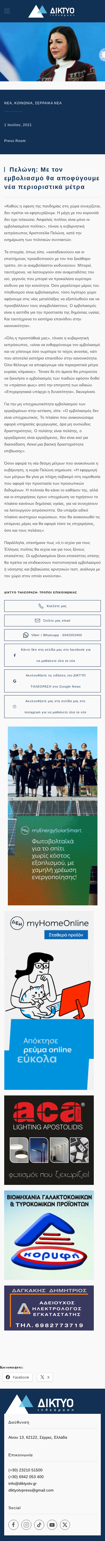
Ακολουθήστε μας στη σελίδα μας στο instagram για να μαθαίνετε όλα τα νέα (55, 706)
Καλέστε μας (57, 606)
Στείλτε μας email (56, 620)
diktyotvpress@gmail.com (31, 1490)
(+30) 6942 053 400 (26, 1476)
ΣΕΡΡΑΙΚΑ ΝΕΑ (48, 103)
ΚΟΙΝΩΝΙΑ (23, 103)
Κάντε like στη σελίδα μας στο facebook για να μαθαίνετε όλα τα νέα (56, 655)
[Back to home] (52, 11)
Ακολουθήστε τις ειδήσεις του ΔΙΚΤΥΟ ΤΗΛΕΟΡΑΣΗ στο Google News (56, 681)
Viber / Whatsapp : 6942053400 (56, 635)
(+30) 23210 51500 (25, 1470)
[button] (7, 11)
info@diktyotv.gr (22, 1483)
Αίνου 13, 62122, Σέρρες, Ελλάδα (37, 1437)
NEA (8, 103)
